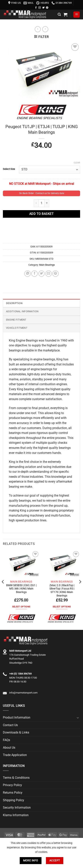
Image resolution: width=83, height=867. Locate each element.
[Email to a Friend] (48, 274)
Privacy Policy (12, 785)
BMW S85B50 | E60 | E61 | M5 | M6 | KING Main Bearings (21, 589)
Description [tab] (14, 303)
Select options (21, 606)
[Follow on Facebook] (36, 7)
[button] (59, 14)
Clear (77, 162)
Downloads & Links (16, 732)
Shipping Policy (13, 800)
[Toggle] (77, 717)
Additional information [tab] (22, 311)
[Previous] (3, 589)
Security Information (17, 807)
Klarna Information (16, 815)
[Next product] (38, 29)
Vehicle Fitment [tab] (16, 327)
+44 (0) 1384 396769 (20, 673)
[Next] (80, 589)
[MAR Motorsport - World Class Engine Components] (29, 14)
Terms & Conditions (16, 777)
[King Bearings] (21, 618)
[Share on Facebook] (34, 274)
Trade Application (15, 755)
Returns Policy (12, 792)
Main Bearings (47, 264)
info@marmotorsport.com (23, 692)
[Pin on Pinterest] (55, 274)
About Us (9, 747)
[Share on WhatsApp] (27, 274)
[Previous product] (45, 29)
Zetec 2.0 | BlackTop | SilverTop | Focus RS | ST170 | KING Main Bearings (61, 590)
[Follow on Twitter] (43, 7)
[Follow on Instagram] (39, 7)
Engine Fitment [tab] (16, 319)
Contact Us (10, 725)
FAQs (6, 740)
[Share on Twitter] (41, 274)
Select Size (9, 169)
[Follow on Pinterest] (47, 7)
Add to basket (41, 214)
